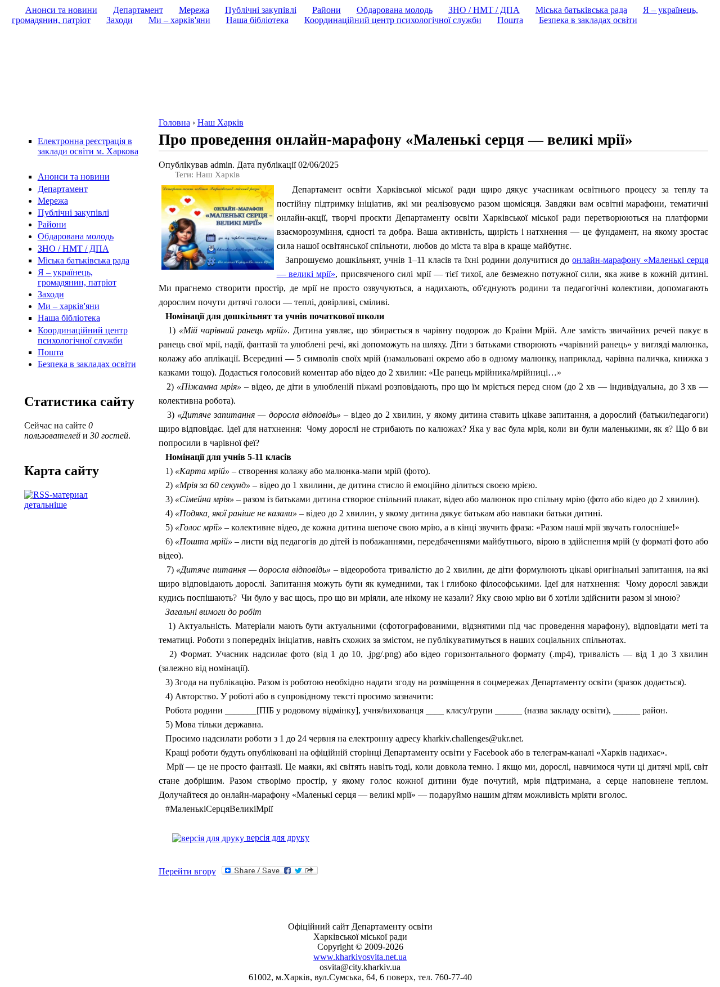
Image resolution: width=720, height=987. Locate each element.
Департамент (63, 189)
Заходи (51, 294)
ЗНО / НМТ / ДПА (73, 248)
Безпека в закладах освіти (87, 364)
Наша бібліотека (69, 318)
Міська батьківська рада (83, 260)
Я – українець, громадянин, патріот (77, 277)
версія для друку (276, 837)
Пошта (51, 352)
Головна (174, 122)
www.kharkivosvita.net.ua (360, 957)
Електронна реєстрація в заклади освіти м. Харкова (88, 146)
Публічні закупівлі (73, 212)
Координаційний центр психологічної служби (83, 335)
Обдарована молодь (76, 236)
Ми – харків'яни (69, 306)
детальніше (45, 505)
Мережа (53, 201)
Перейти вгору (187, 871)
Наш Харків (220, 122)
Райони (52, 224)
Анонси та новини (74, 176)
